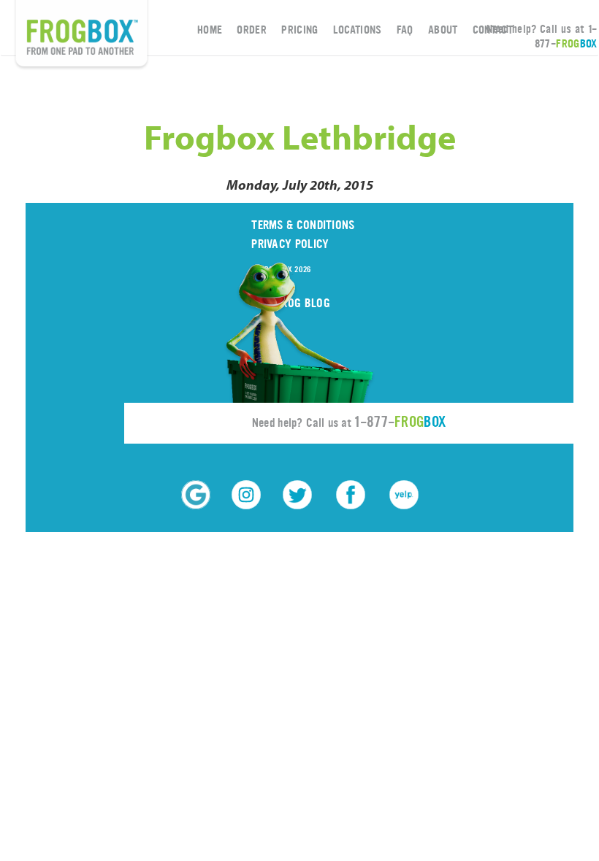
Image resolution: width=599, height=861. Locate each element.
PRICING (299, 29)
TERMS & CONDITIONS (302, 225)
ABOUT (443, 29)
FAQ (405, 29)
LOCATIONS (357, 29)
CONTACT (493, 29)
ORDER (252, 29)
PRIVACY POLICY (290, 244)
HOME (209, 29)
